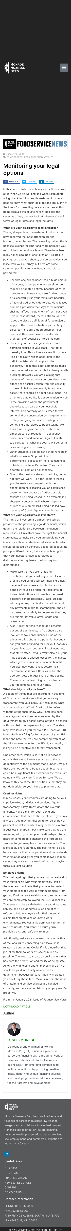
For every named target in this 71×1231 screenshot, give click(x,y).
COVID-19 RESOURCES (18, 157)
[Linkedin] (6, 1154)
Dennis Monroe (21, 1040)
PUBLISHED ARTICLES (42, 157)
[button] (11, 182)
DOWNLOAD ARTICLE (17, 1006)
